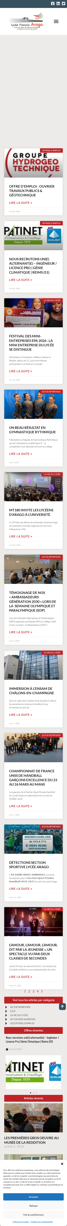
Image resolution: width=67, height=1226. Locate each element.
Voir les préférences (33, 1214)
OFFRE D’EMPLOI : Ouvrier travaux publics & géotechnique (31, 190)
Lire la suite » (20, 202)
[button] (62, 1163)
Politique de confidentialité (42, 1221)
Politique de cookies (21, 1221)
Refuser (33, 1205)
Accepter (33, 1196)
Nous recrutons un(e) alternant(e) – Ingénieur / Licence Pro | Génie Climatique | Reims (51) (32, 1039)
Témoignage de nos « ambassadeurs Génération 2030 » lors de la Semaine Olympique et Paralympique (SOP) (32, 601)
